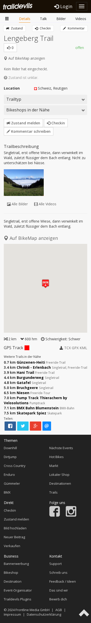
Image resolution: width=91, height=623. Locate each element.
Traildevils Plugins (17, 599)
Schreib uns (58, 572)
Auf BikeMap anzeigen (26, 58)
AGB (58, 610)
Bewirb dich (58, 599)
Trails (53, 492)
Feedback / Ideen (62, 581)
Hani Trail (25, 372)
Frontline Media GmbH (32, 610)
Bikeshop (11, 572)
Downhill (10, 448)
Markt (53, 465)
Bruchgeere (27, 387)
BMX (7, 492)
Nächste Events (61, 448)
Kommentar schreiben (30, 131)
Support (55, 563)
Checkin (45, 28)
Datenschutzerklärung (44, 614)
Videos (80, 18)
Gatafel (24, 382)
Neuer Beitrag (14, 537)
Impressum (12, 614)
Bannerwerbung (16, 563)
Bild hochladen (15, 528)
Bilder (61, 18)
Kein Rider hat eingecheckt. (26, 68)
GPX (75, 347)
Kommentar (76, 28)
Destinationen (60, 483)
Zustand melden (25, 123)
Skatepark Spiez (31, 413)
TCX (67, 347)
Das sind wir (58, 590)
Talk (43, 18)
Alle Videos (47, 203)
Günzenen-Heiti (31, 362)
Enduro (9, 474)
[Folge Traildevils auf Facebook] (54, 515)
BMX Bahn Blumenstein (38, 408)
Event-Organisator (18, 590)
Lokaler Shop (59, 474)
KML (83, 347)
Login (65, 6)
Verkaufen (12, 546)
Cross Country (15, 465)
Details (24, 18)
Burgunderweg (30, 377)
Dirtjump (10, 456)
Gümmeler (12, 483)
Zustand (16, 28)
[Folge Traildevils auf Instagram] (71, 515)
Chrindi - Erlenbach (34, 367)
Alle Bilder (19, 203)
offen (79, 47)
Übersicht (7, 19)
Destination (12, 581)
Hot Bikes (56, 456)
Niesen (23, 392)
